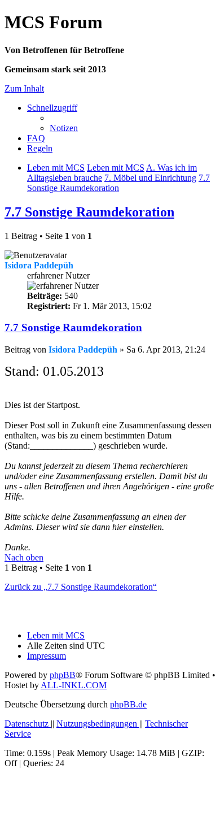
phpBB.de (128, 704)
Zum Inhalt (24, 88)
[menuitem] (64, 128)
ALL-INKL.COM (74, 685)
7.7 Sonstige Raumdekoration (89, 212)
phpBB (63, 675)
